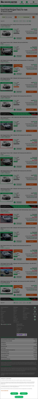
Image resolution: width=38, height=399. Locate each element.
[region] (19, 388)
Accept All (24, 393)
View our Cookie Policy (4, 390)
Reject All (14, 393)
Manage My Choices (19, 396)
